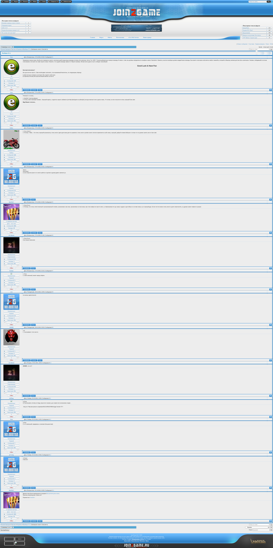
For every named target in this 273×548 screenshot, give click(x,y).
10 (50, 362)
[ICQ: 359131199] (40, 90)
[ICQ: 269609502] (33, 289)
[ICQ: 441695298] (40, 360)
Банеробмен (246, 28)
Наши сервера (147, 37)
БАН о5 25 (4, 28)
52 (11, 87)
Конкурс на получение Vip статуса (252, 35)
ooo (11, 166)
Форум (16, 1)
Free (11, 419)
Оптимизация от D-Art (138, 539)
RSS (271, 44)
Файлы (35, 1)
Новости (25, 1)
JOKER (11, 327)
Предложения (246, 33)
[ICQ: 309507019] (33, 200)
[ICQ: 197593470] (33, 417)
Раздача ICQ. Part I (248, 30)
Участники (251, 44)
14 (53, 490)
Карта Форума (135, 540)
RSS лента (142, 540)
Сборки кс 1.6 (54, 1)
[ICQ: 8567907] (40, 233)
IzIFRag (11, 398)
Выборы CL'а (27, 49)
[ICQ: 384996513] (33, 268)
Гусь (11, 57)
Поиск (267, 44)
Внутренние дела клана (53, 493)
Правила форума (260, 44)
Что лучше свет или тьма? (8, 33)
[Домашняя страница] (34, 90)
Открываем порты (6, 25)
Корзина (19, 49)
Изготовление (120, 37)
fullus (11, 128)
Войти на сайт (67, 1)
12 (11, 161)
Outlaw (11, 270)
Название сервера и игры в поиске (11, 23)
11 (50, 398)
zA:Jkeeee (11, 235)
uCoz (129, 539)
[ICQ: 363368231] (33, 452)
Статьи (44, 1)
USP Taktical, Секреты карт (250, 37)
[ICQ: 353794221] (33, 488)
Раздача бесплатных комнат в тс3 (10, 30)
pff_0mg (11, 455)
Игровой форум (5, 49)
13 (50, 455)
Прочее (13, 49)
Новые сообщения (242, 44)
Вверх (147, 540)
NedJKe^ (11, 202)
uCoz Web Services (134, 37)
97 (11, 230)
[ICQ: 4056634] (40, 164)
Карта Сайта (127, 540)
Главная (6, 1)
